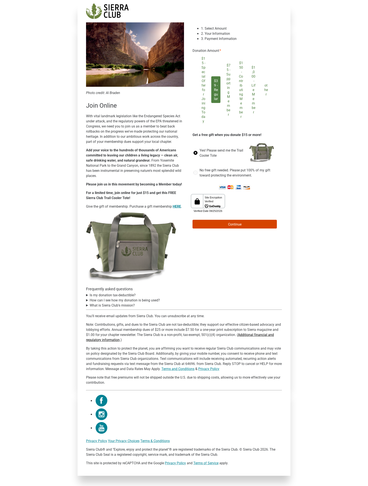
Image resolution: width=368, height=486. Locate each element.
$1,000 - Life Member (254, 89)
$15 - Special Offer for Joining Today (203, 89)
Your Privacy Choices (123, 440)
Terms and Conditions (177, 368)
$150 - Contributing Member (241, 90)
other (266, 89)
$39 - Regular (216, 89)
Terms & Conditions (155, 440)
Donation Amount (206, 50)
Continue (235, 224)
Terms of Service (205, 463)
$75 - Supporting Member (228, 90)
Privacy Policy (208, 368)
